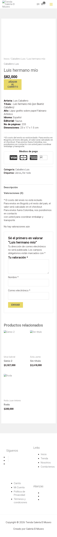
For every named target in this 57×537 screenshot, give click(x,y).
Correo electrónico (19, 290)
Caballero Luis (18, 59)
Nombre (13, 277)
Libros (18, 173)
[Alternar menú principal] (51, 4)
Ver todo (26, 173)
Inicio (6, 59)
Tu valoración (18, 257)
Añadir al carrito (12, 84)
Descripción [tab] (11, 187)
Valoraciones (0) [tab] (13, 193)
